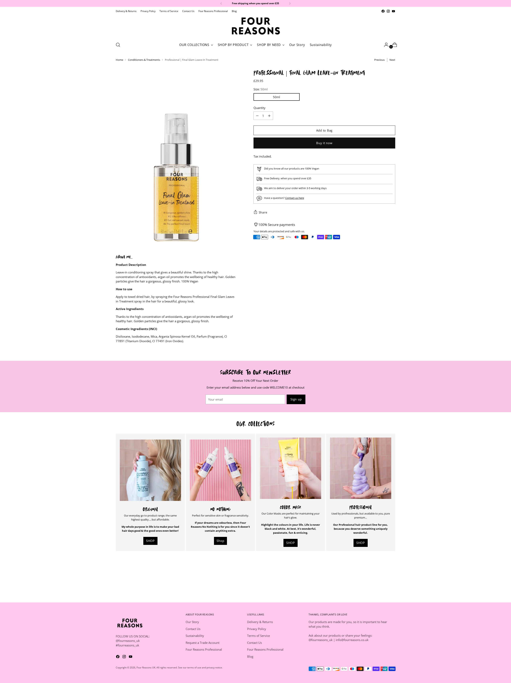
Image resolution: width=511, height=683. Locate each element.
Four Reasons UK (146, 667)
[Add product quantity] (257, 116)
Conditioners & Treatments (144, 60)
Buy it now (324, 143)
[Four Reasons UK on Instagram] (388, 11)
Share (263, 212)
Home (119, 60)
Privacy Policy (256, 629)
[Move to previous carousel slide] (382, 572)
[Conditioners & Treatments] (220, 470)
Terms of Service (258, 636)
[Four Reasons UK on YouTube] (393, 11)
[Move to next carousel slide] (391, 572)
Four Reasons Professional (204, 649)
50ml (276, 97)
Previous (379, 60)
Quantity (259, 108)
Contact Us (193, 629)
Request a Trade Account (202, 643)
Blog (250, 656)
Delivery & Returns (260, 622)
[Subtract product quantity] (269, 116)
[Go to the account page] (385, 45)
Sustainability (195, 636)
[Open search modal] (118, 45)
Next (392, 60)
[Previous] (221, 3)
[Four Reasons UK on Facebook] (383, 11)
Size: (261, 89)
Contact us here (294, 197)
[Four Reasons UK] (255, 26)
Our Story (192, 622)
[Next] (289, 3)
